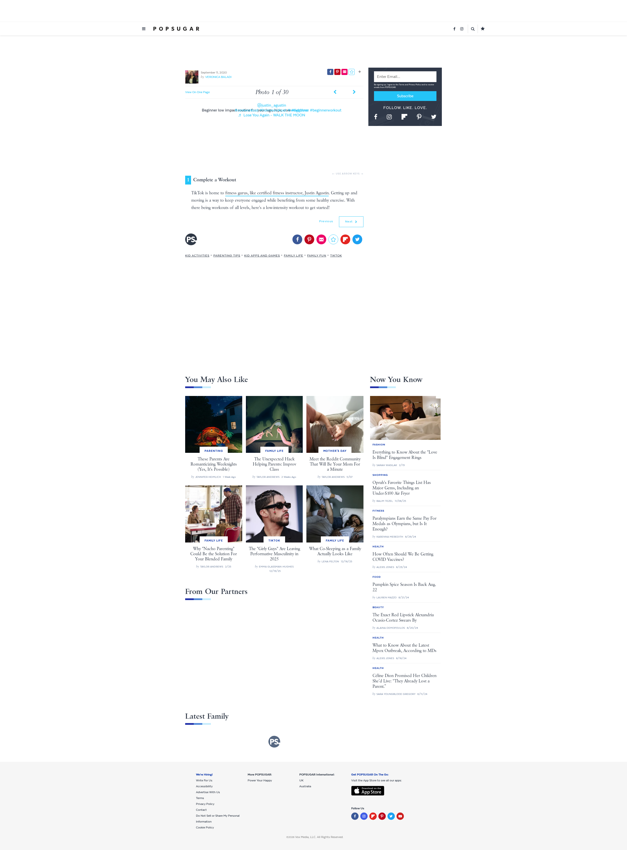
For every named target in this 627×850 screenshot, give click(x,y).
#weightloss (298, 110)
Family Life (293, 255)
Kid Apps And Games (262, 255)
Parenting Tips (226, 255)
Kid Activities (197, 255)
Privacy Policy (415, 85)
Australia (305, 786)
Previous (326, 221)
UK (301, 780)
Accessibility (204, 786)
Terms (402, 85)
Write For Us (204, 780)
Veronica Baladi (218, 77)
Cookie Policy (205, 827)
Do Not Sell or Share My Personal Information (218, 818)
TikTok (336, 255)
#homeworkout (273, 110)
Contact (201, 810)
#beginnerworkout (325, 110)
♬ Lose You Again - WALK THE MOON (271, 115)
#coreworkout (247, 110)
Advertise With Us (208, 792)
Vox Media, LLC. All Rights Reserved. (319, 837)
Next (349, 221)
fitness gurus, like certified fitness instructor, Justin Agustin (277, 193)
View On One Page (197, 92)
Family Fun (316, 255)
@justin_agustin (271, 105)
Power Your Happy (260, 780)
